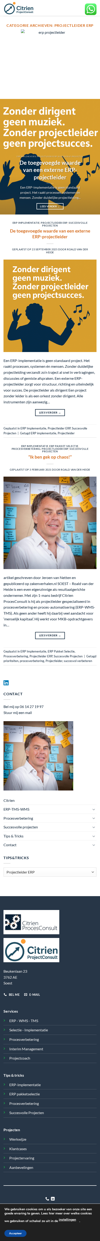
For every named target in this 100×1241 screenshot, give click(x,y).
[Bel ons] (47, 1199)
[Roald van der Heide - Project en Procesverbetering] (23, 8)
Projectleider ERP (54, 222)
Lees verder (50, 206)
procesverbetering (32, 661)
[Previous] (8, 156)
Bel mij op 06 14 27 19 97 (23, 706)
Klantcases (18, 1148)
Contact (10, 845)
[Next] (92, 156)
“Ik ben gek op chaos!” (50, 457)
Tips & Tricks (13, 836)
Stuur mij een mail (17, 712)
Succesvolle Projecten (68, 656)
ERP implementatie (43, 433)
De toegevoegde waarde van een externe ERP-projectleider (50, 170)
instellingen (67, 1219)
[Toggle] (94, 809)
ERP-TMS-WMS (16, 809)
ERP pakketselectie (24, 1094)
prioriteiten (10, 661)
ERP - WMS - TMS (23, 1020)
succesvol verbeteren (78, 661)
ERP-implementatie (25, 1084)
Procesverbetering (26, 448)
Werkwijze (17, 1139)
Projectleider (66, 433)
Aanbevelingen (21, 1167)
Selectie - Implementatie (28, 1030)
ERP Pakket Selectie (63, 445)
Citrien (9, 800)
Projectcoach (19, 1058)
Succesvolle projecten (20, 827)
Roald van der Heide (75, 469)
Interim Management (26, 1049)
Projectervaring (21, 1158)
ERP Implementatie (26, 222)
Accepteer (15, 1233)
